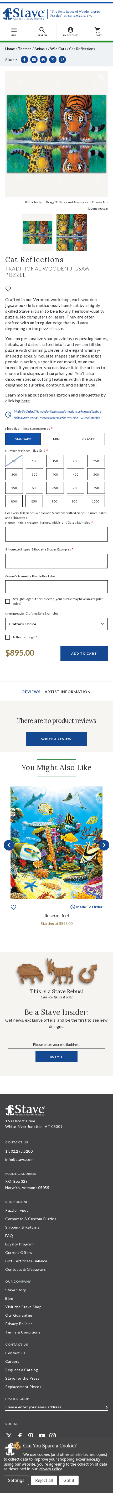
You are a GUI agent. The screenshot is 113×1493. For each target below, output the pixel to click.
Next (104, 845)
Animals (40, 48)
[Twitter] (9, 1436)
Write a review (56, 739)
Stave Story (15, 1290)
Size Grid (39, 450)
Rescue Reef (56, 915)
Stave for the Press (22, 1378)
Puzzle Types (16, 1210)
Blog (9, 1298)
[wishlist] (8, 288)
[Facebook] (24, 59)
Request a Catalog (21, 1370)
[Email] (34, 59)
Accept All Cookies (69, 1480)
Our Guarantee (18, 1315)
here (26, 400)
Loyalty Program (19, 1244)
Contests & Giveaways (25, 1269)
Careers (12, 1361)
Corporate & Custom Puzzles (30, 1218)
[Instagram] (52, 1436)
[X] (52, 59)
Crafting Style (31, 613)
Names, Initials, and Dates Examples (65, 522)
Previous (9, 845)
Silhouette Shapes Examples (51, 549)
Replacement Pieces (23, 1386)
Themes (25, 48)
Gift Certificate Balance (26, 1261)
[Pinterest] (62, 59)
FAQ (9, 1235)
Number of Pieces (26, 450)
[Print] (43, 59)
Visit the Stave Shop (23, 1306)
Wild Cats (58, 48)
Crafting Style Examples (41, 613)
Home (10, 48)
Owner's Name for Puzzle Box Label (30, 576)
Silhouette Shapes (39, 549)
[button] (42, 32)
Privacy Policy (50, 1468)
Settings (16, 1480)
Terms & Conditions (22, 1332)
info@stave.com (19, 1159)
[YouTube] (41, 1436)
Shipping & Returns (22, 1227)
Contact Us (15, 1353)
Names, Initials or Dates (56, 518)
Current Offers (18, 1252)
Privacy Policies (19, 1323)
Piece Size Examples (36, 429)
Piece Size (29, 428)
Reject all (44, 1480)
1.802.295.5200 (19, 1151)
